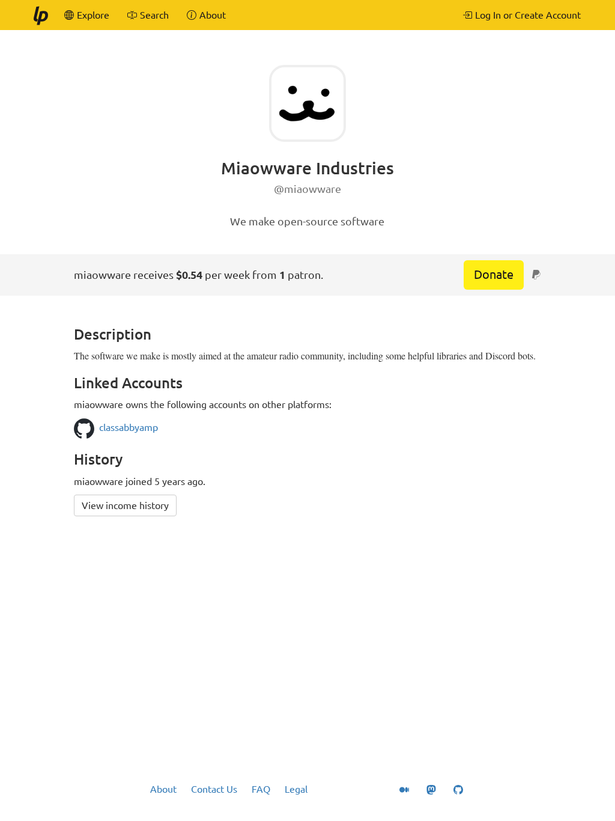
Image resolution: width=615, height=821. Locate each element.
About (163, 789)
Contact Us (214, 789)
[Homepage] (40, 15)
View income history (125, 505)
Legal (296, 789)
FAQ (261, 789)
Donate (494, 274)
